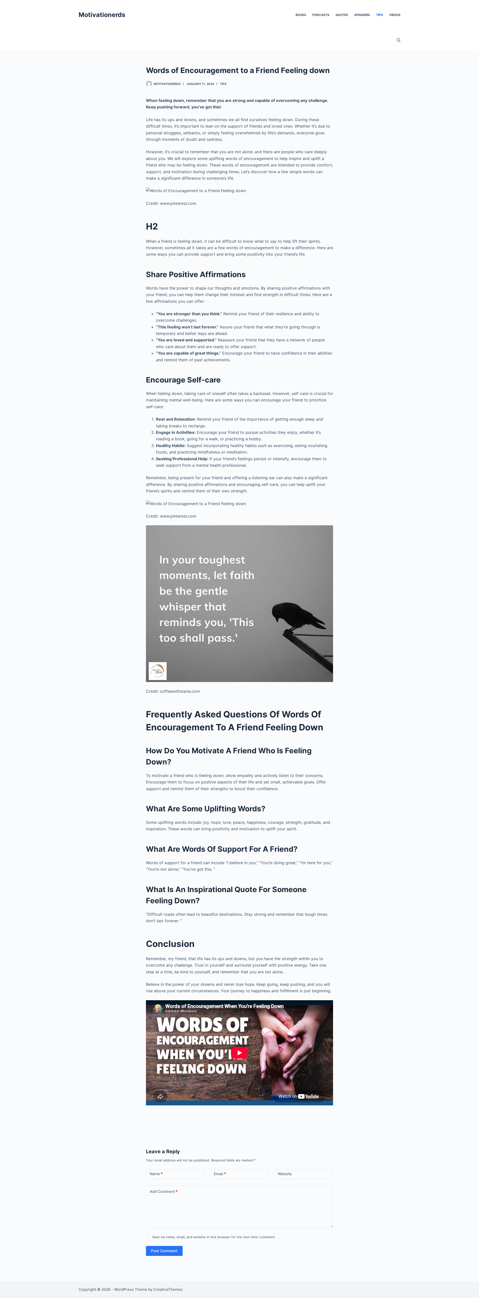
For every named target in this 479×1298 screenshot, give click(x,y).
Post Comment (164, 1250)
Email (220, 1173)
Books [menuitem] (301, 15)
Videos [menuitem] (394, 15)
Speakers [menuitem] (362, 15)
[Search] (398, 40)
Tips (223, 84)
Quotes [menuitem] (342, 15)
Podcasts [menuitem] (320, 15)
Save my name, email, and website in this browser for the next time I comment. (214, 1237)
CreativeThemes (168, 1289)
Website (285, 1173)
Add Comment (164, 1191)
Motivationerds (102, 14)
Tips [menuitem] (379, 15)
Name (156, 1173)
